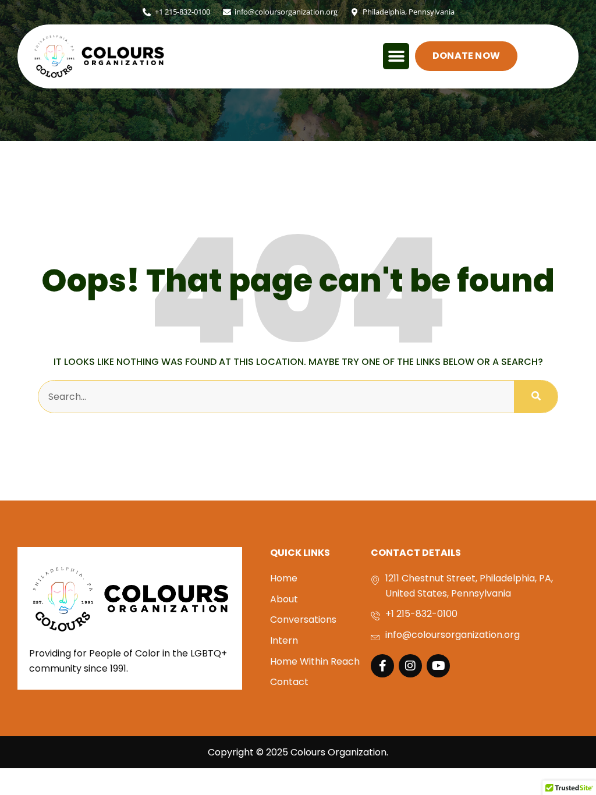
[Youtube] (438, 665)
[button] (396, 56)
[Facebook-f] (382, 665)
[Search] (536, 397)
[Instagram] (410, 665)
